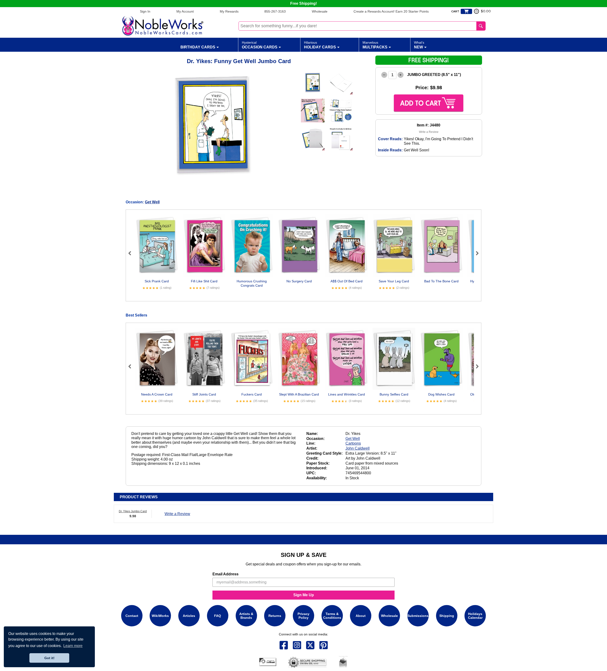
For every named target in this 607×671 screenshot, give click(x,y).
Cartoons (353, 443)
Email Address (225, 574)
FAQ (217, 616)
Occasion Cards (259, 45)
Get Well (152, 202)
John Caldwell (357, 448)
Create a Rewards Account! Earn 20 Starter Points (391, 11)
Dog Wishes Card (441, 394)
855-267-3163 (275, 11)
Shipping (446, 616)
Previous (131, 253)
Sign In (145, 11)
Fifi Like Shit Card (204, 281)
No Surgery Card (299, 281)
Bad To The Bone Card (441, 281)
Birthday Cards (197, 47)
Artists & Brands (246, 616)
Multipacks (375, 45)
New (419, 45)
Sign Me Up (303, 595)
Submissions (417, 616)
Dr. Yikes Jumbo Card (133, 511)
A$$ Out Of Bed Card (347, 281)
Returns (274, 616)
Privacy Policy (303, 616)
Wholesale (319, 11)
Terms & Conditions (332, 616)
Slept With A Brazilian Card (299, 394)
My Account (185, 11)
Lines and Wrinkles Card (346, 394)
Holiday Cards (320, 45)
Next (475, 253)
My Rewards (229, 11)
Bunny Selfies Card (394, 394)
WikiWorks (160, 616)
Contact (131, 616)
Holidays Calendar (475, 616)
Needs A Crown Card (156, 394)
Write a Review (428, 132)
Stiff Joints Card (204, 394)
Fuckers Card (251, 394)
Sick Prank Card (157, 281)
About (361, 616)
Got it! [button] (49, 658)
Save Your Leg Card (394, 281)
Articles (189, 616)
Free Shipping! (303, 3)
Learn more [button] (73, 646)
